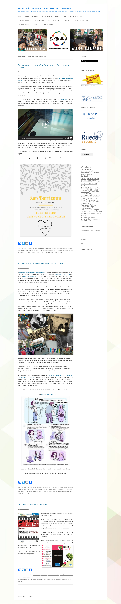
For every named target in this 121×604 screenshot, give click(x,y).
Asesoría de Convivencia (25, 20)
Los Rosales (84, 202)
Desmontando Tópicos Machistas (90, 197)
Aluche (93, 181)
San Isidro (67, 575)
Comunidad (94, 191)
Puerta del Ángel (87, 206)
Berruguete (84, 190)
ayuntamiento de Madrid (35, 250)
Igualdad (91, 200)
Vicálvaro (30, 489)
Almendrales (86, 181)
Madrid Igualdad (36, 252)
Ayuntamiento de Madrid (51, 248)
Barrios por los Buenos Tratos (51, 250)
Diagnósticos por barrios (81, 20)
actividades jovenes (90, 172)
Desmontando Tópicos (47, 24)
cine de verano (64, 577)
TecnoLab (63, 99)
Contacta (67, 20)
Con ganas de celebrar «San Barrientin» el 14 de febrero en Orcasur (45, 66)
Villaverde (45, 489)
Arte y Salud (98, 182)
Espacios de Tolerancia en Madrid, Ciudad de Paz (40, 263)
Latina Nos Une (39, 20)
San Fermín (91, 211)
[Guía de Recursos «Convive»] (92, 101)
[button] (45, 124)
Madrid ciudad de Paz (26, 491)
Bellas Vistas (95, 188)
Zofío (89, 220)
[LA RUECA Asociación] (92, 143)
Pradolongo (85, 203)
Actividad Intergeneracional (40, 575)
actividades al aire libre (40, 577)
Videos (35, 24)
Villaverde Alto (95, 219)
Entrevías (84, 200)
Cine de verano (85, 192)
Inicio (19, 17)
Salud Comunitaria (86, 208)
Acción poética (89, 165)
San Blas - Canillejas (90, 209)
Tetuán (26, 489)
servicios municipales (54, 579)
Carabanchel (40, 487)
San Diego (84, 211)
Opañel (62, 575)
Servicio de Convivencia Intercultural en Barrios (45, 8)
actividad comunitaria (38, 248)
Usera (69, 248)
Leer (82, 243)
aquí (82, 233)
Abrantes (83, 164)
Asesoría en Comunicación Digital (73, 17)
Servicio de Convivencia (31, 17)
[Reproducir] (20, 138)
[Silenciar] (68, 138)
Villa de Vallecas (38, 489)
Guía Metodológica (23, 24)
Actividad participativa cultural (88, 180)
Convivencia (86, 193)
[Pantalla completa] (71, 138)
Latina (95, 200)
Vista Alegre (84, 220)
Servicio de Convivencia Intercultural (38, 579)
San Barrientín (45, 252)
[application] (45, 124)
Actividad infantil (86, 174)
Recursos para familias (54, 20)
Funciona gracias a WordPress (25, 596)
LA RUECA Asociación (26, 252)
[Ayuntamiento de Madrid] (92, 121)
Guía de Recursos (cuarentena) (51, 17)
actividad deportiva (87, 171)
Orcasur (65, 248)
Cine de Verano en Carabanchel (32, 504)
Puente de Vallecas (62, 487)
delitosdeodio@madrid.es (48, 394)
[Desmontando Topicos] (92, 84)
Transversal (91, 213)
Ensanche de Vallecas (90, 198)
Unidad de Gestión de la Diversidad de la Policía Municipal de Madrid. (51, 491)
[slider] (44, 138)
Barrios (60, 248)
